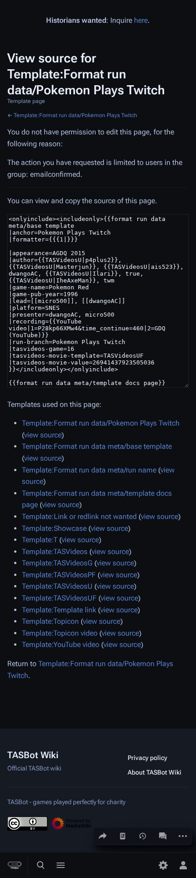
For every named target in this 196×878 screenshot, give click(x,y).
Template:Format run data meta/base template (97, 446)
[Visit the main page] (14, 865)
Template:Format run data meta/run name (89, 470)
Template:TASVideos (55, 551)
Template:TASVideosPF (59, 574)
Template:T (39, 539)
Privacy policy (147, 757)
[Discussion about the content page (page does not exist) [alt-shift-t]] (163, 836)
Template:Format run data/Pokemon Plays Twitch (75, 115)
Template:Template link (59, 610)
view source (43, 435)
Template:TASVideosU (57, 586)
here (141, 20)
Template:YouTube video (60, 644)
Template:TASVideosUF (59, 598)
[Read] (122, 836)
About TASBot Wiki (154, 772)
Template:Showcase (54, 528)
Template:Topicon (50, 621)
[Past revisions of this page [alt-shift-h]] (143, 836)
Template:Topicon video (60, 633)
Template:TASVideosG (57, 563)
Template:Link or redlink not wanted (79, 516)
